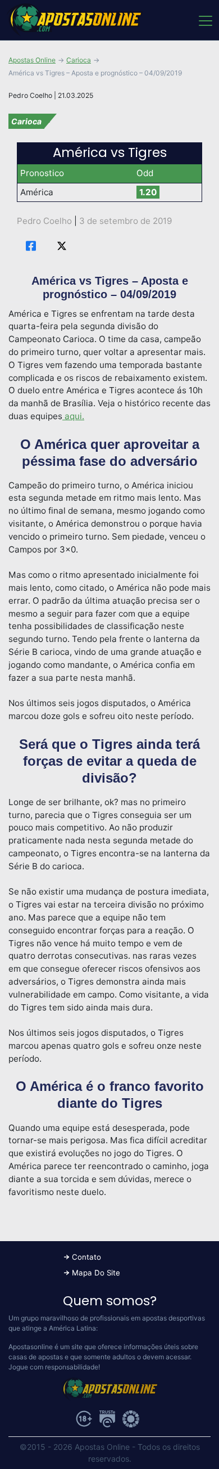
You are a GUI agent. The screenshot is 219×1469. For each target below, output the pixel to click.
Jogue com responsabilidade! (54, 1367)
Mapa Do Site (96, 1272)
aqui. (73, 416)
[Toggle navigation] (204, 20)
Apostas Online (32, 60)
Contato (86, 1256)
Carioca (78, 60)
